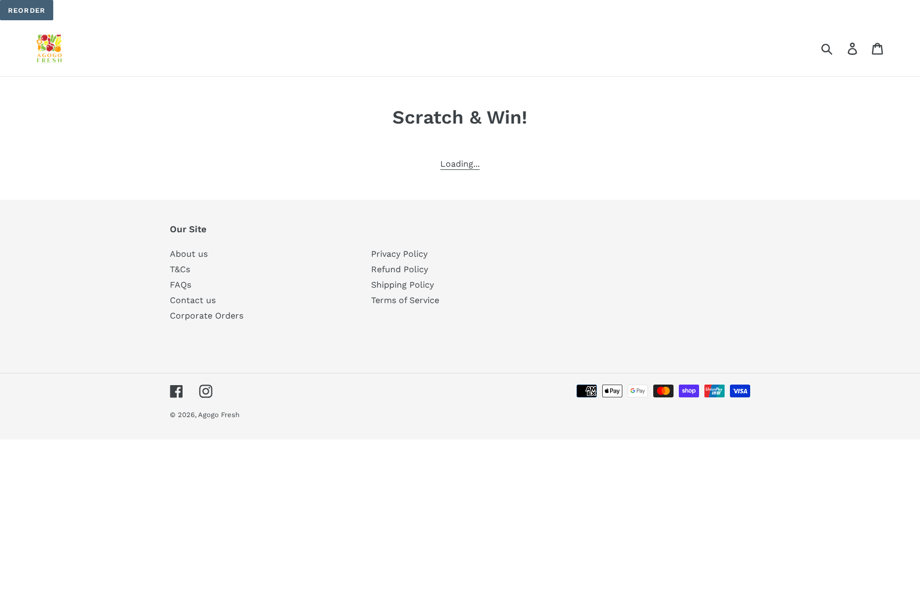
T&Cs (180, 269)
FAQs (180, 285)
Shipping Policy (402, 285)
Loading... (460, 164)
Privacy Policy (399, 254)
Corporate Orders (206, 316)
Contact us (193, 300)
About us (189, 254)
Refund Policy (399, 269)
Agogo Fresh (219, 415)
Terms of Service (405, 300)
